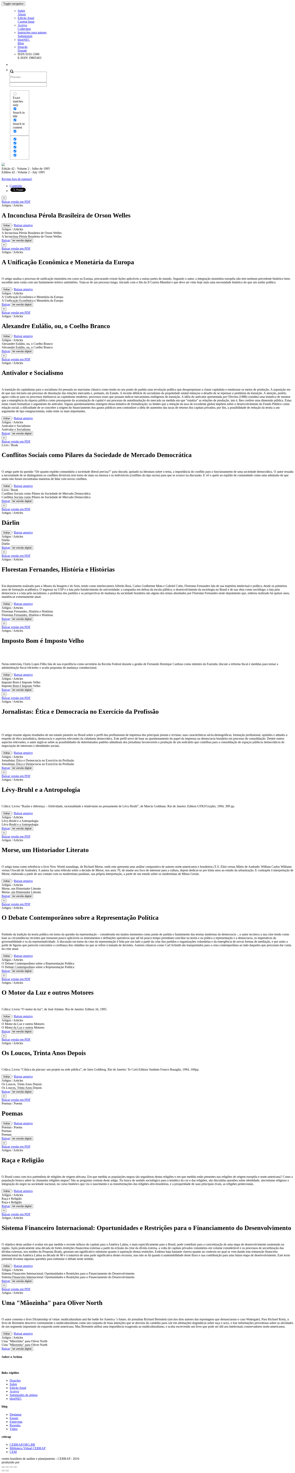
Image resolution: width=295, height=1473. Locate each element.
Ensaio (14, 1418)
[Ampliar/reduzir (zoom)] (15, 1467)
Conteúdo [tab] (16, 186)
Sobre (22, 12)
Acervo (24, 27)
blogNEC (24, 41)
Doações (15, 1380)
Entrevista (16, 1421)
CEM (13, 1452)
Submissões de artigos (24, 1395)
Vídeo (13, 1429)
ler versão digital (22, 240)
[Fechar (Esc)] (3, 1467)
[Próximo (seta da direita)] (7, 1470)
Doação (22, 48)
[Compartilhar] (7, 1467)
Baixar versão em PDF (16, 201)
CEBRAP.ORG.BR (22, 1444)
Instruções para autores (32, 34)
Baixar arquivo (23, 225)
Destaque (15, 1414)
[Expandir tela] (11, 1467)
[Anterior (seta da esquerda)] (3, 1470)
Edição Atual (26, 19)
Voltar (6, 225)
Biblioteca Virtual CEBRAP (28, 1448)
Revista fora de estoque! (17, 179)
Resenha (15, 1425)
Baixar (6, 240)
